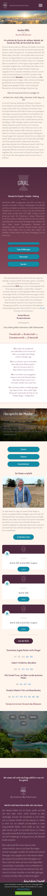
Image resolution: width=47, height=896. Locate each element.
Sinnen (22, 717)
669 (31, 669)
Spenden (23, 264)
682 (27, 656)
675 (23, 669)
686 (37, 697)
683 (31, 656)
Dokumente (23, 256)
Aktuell (42, 308)
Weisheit (33, 717)
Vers (23, 723)
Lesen (23, 569)
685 (33, 697)
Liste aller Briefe (23, 641)
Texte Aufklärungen (23, 249)
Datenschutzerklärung (23, 889)
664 (21, 684)
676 (27, 669)
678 (21, 697)
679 (25, 697)
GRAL (13, 717)
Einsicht (23, 449)
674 (13, 697)
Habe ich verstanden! (23, 893)
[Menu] (40, 5)
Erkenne (23, 456)
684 (29, 697)
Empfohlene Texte (23, 537)
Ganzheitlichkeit (23, 464)
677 (17, 697)
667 (25, 684)
